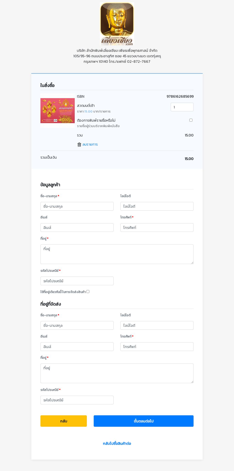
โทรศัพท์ (126, 217)
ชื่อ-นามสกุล (49, 196)
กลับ (63, 421)
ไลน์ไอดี (125, 196)
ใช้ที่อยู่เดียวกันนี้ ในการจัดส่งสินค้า (63, 292)
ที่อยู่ (44, 238)
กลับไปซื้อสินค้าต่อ (117, 443)
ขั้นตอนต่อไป (144, 421)
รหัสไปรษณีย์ (50, 270)
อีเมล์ (43, 217)
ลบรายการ (90, 144)
